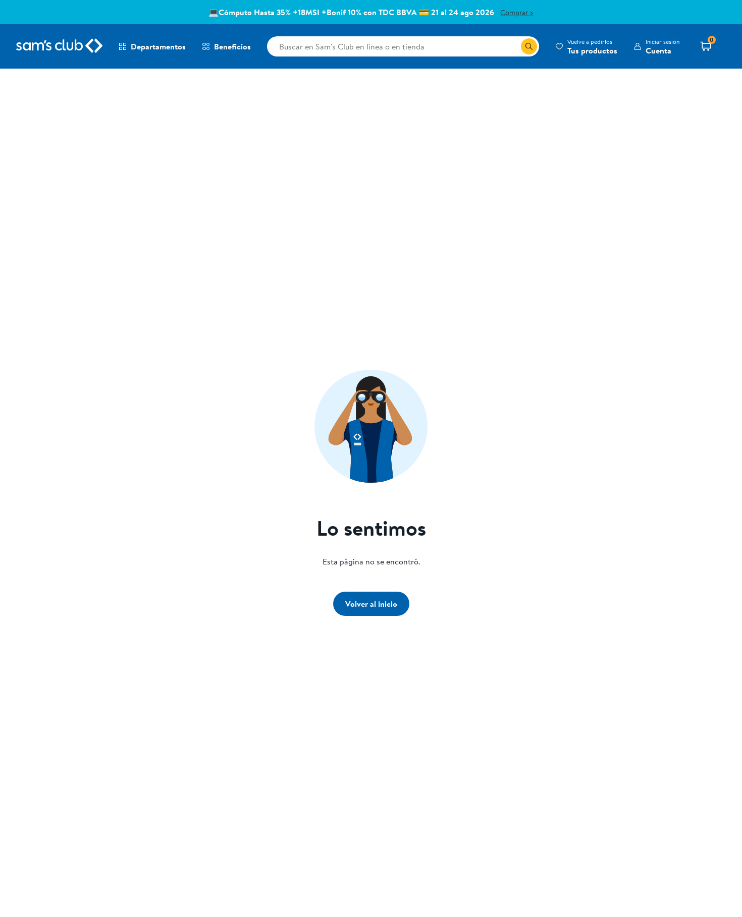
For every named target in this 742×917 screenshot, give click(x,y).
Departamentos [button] (158, 46)
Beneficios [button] (232, 46)
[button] (586, 46)
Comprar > (517, 13)
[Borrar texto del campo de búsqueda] (513, 46)
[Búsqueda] (529, 46)
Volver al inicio (371, 603)
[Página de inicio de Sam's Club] (59, 46)
